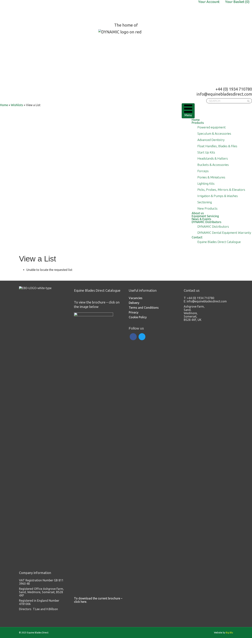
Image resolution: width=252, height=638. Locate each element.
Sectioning (204, 202)
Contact (197, 237)
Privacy (133, 312)
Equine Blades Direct (29, 11)
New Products (207, 208)
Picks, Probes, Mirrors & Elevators (221, 189)
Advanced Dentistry (211, 140)
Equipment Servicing (205, 216)
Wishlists (17, 105)
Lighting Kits (206, 183)
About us (198, 213)
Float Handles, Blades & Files (217, 146)
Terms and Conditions (144, 307)
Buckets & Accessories (213, 164)
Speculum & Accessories (214, 133)
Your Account (209, 2)
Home (196, 119)
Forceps (203, 171)
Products (198, 122)
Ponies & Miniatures (211, 177)
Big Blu (229, 632)
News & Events (201, 219)
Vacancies (135, 298)
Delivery (134, 302)
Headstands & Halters (212, 158)
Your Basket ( (237, 2)
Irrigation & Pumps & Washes (217, 196)
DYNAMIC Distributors (206, 221)
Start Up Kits (206, 152)
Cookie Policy (138, 317)
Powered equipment (211, 127)
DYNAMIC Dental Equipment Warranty (224, 232)
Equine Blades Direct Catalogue (219, 242)
